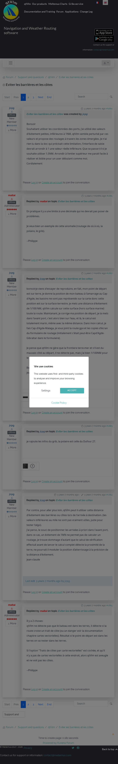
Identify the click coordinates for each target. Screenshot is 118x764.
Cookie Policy (59, 402)
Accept (72, 390)
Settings (45, 390)
